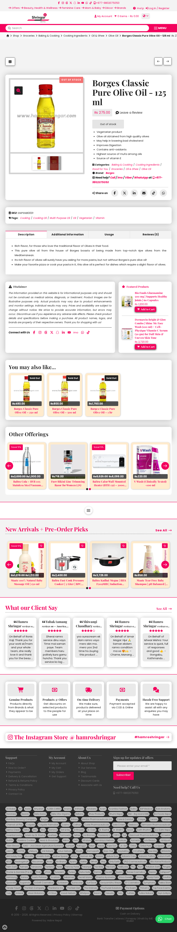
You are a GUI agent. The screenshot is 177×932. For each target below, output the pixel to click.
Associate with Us (91, 785)
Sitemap (77, 914)
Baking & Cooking (49, 35)
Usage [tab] (109, 234)
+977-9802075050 (126, 793)
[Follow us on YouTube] (83, 3)
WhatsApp (141, 177)
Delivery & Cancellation (22, 776)
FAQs (11, 763)
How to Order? (17, 768)
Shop (16, 35)
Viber (128, 177)
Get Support (59, 776)
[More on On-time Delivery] (88, 690)
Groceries (29, 35)
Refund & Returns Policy (22, 780)
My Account (59, 763)
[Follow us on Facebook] (59, 3)
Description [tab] (26, 234)
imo (120, 177)
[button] (126, 16)
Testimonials (88, 776)
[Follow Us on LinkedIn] (79, 3)
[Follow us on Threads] (67, 3)
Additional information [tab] (68, 234)
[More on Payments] (122, 690)
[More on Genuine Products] (21, 690)
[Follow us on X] (71, 3)
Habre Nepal (54, 920)
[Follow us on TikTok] (91, 3)
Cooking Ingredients (75, 35)
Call (112, 177)
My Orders (58, 772)
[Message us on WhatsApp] (87, 3)
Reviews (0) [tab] (151, 234)
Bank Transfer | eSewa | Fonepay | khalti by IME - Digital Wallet (130, 919)
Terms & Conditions (20, 785)
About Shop (88, 763)
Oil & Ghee (97, 35)
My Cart (56, 768)
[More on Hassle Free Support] (156, 690)
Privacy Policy (16, 789)
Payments (14, 772)
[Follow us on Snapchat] (75, 3)
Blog (83, 772)
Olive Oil (113, 35)
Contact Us (15, 794)
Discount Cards (90, 780)
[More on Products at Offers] (54, 690)
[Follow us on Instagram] (63, 3)
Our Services (88, 768)
